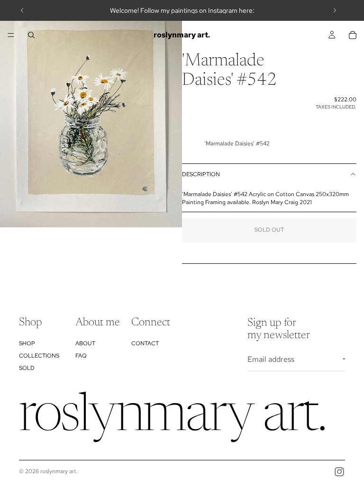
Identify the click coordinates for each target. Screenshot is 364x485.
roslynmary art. (59, 471)
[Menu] (11, 35)
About (85, 343)
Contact (145, 343)
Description (201, 174)
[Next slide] (334, 10)
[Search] (31, 35)
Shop (27, 343)
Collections (39, 355)
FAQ (81, 355)
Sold (27, 368)
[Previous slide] (22, 10)
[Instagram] (339, 471)
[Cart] (352, 35)
